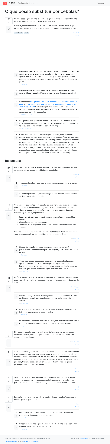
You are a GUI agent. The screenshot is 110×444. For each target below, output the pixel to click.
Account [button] (100, 3)
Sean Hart (76, 238)
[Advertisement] (46, 51)
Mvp (22, 326)
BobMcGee (24, 303)
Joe (22, 155)
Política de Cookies (11, 441)
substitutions (18, 33)
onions (26, 33)
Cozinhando (23, 3)
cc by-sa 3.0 (84, 438)
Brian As (23, 95)
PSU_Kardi (76, 33)
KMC (77, 387)
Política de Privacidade (30, 441)
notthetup (24, 315)
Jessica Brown (74, 369)
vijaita (77, 404)
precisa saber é (26, 128)
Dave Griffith (75, 341)
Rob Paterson (75, 287)
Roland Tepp (25, 271)
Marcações (33, 3)
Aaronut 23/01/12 (26, 114)
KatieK (77, 174)
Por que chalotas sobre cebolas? (43, 102)
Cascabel (24, 84)
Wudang (23, 199)
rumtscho (24, 418)
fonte (77, 35)
